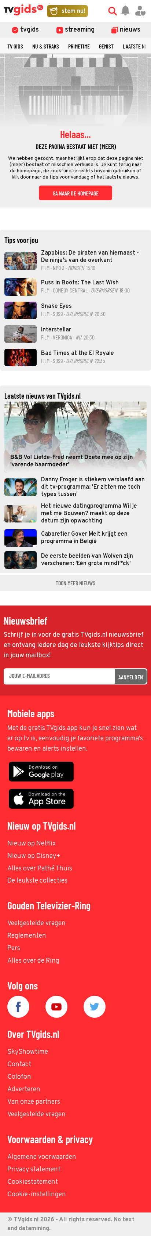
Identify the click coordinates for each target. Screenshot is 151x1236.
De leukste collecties (37, 881)
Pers (13, 948)
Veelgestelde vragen (36, 923)
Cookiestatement (32, 1182)
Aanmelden (130, 676)
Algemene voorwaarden (41, 1157)
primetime (79, 46)
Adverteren (23, 1089)
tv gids (15, 46)
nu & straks (45, 46)
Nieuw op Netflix (31, 844)
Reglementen (26, 936)
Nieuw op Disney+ (33, 856)
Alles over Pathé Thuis (39, 869)
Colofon (19, 1077)
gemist (106, 46)
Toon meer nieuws (75, 582)
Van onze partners (33, 1102)
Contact (19, 1064)
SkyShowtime (27, 1052)
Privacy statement (33, 1169)
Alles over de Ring (33, 961)
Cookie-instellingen (36, 1194)
